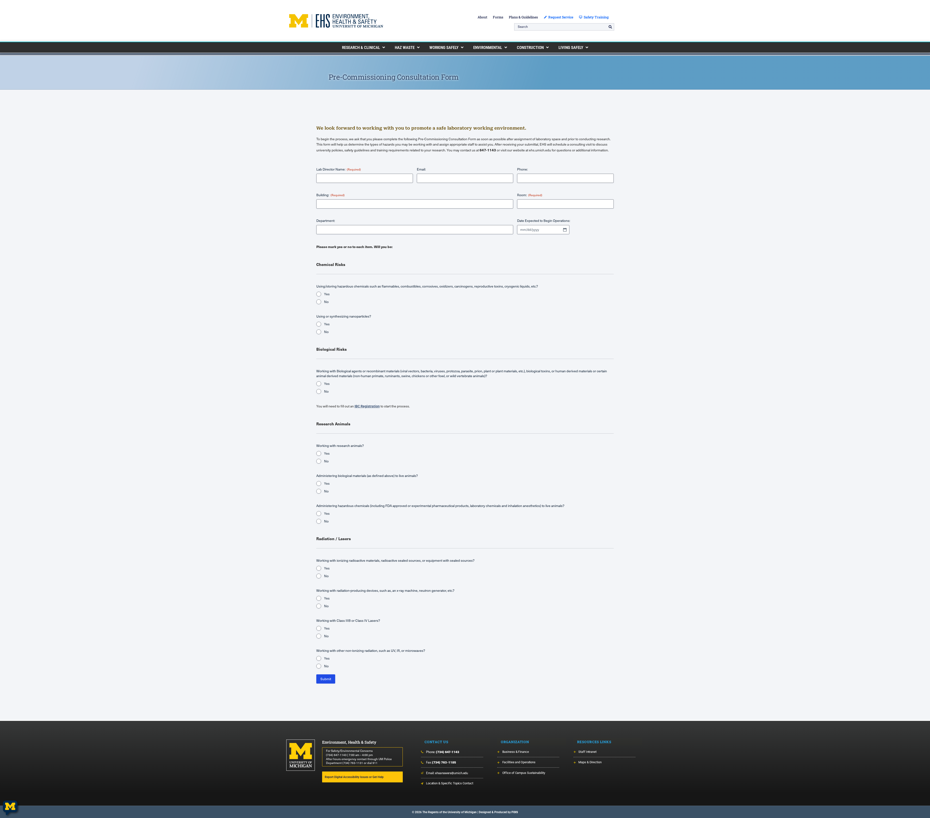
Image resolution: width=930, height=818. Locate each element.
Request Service (560, 17)
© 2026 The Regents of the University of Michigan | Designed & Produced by (465, 812)
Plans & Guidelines (523, 17)
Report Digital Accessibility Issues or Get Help (354, 777)
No (326, 301)
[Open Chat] (10, 808)
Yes (327, 294)
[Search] (564, 27)
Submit (325, 679)
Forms (498, 17)
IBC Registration (367, 406)
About (482, 17)
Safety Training (595, 17)
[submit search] (610, 27)
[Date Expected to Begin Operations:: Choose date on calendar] (564, 229)
